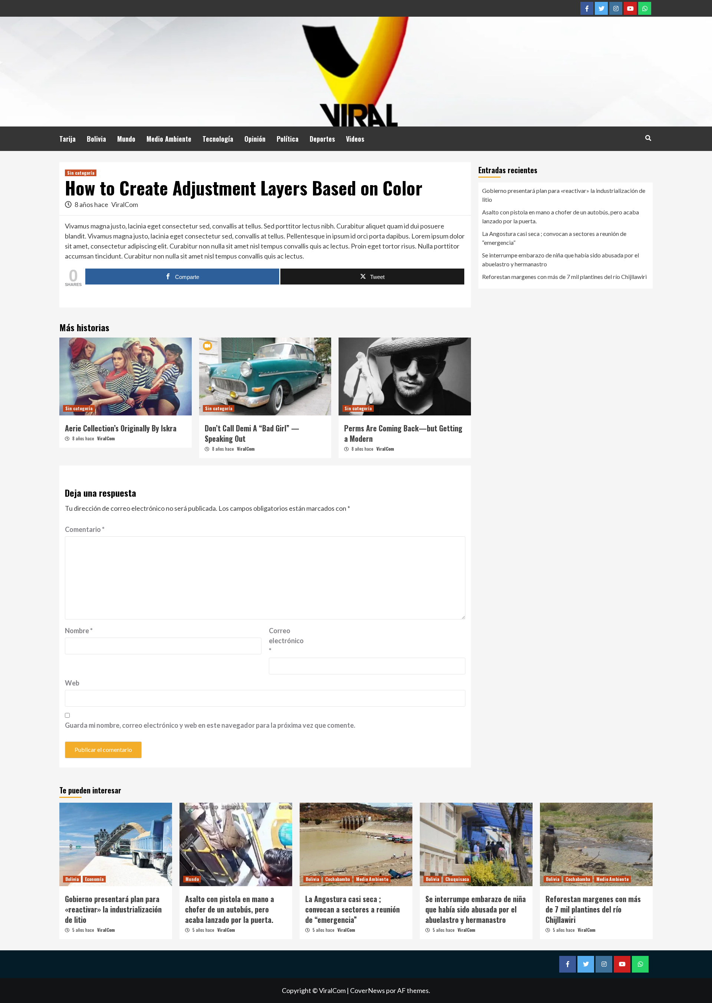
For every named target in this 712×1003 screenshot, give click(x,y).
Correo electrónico (286, 641)
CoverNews (367, 990)
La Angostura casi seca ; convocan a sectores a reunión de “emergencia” (554, 238)
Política (288, 139)
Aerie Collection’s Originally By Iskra (121, 428)
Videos (355, 139)
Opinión (255, 139)
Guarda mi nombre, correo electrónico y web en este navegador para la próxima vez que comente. (210, 725)
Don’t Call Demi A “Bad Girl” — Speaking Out (252, 433)
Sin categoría (80, 173)
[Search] (648, 138)
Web (72, 683)
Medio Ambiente (168, 139)
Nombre (79, 631)
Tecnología (217, 139)
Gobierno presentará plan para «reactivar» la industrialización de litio (563, 195)
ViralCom (124, 204)
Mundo (126, 139)
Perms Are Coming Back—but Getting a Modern (403, 433)
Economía (94, 879)
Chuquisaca (457, 879)
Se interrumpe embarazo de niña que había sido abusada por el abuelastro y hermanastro (560, 259)
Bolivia (96, 139)
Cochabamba (337, 879)
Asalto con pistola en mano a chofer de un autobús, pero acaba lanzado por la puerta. (560, 216)
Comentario (85, 529)
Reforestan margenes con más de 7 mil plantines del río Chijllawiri (564, 276)
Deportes (322, 139)
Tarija (67, 139)
